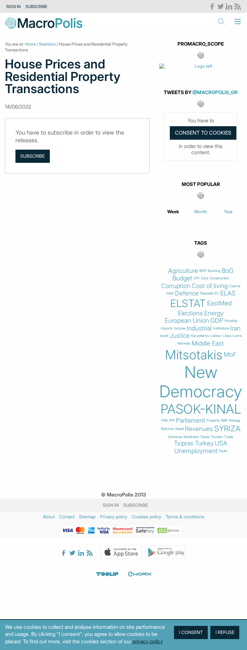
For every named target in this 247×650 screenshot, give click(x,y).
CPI (196, 278)
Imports (166, 328)
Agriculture (183, 271)
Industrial (199, 328)
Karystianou (200, 336)
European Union (187, 320)
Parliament (190, 420)
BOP (202, 271)
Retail (179, 429)
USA (221, 443)
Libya (227, 336)
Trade (228, 437)
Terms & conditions (185, 516)
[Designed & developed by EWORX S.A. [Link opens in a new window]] (139, 574)
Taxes (204, 437)
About (49, 516)
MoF (230, 354)
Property (213, 420)
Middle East (208, 343)
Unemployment (195, 451)
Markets (184, 343)
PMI (164, 420)
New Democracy (200, 382)
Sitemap (87, 516)
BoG (227, 271)
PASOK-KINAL (200, 409)
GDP (216, 320)
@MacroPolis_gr (215, 92)
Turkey (204, 443)
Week (173, 211)
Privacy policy (113, 516)
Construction (219, 278)
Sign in (13, 6)
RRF (224, 420)
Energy (214, 313)
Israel (164, 336)
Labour (216, 336)
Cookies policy (146, 516)
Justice (179, 335)
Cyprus (234, 286)
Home (30, 44)
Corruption (175, 286)
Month (200, 211)
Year (228, 211)
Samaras (175, 437)
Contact (67, 516)
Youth (223, 451)
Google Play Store (165, 552)
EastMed (219, 303)
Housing (230, 321)
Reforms (167, 429)
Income (179, 328)
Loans (237, 336)
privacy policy (148, 641)
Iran (235, 328)
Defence (187, 293)
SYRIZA (227, 428)
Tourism (217, 437)
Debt (170, 293)
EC (217, 293)
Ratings (234, 420)
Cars (204, 278)
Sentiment (191, 437)
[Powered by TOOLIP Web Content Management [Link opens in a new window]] (107, 574)
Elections (190, 313)
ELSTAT (188, 303)
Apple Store (121, 552)
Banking (214, 271)
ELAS (227, 293)
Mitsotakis (194, 355)
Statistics (47, 44)
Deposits (206, 293)
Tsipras (184, 443)
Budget (182, 278)
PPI (172, 420)
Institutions (221, 328)
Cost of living (210, 286)
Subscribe (36, 6)
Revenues (199, 429)
